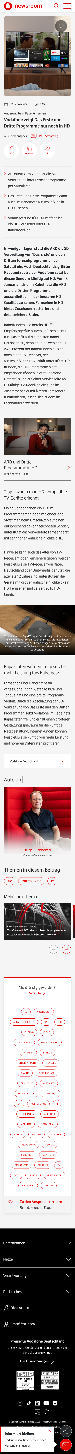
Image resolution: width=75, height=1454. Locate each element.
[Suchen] (56, 6)
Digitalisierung (49, 1042)
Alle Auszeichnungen (34, 1361)
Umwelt (33, 1175)
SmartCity (48, 1154)
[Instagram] (20, 1403)
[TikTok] (28, 1403)
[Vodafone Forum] (46, 1411)
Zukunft (48, 1185)
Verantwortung (15, 1275)
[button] (37, 630)
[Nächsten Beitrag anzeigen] (66, 949)
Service (49, 1144)
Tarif (16, 1175)
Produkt (36, 1134)
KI (57, 1103)
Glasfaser (48, 1083)
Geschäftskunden (22, 1324)
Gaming (25, 1073)
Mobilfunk (49, 1114)
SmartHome (21, 1165)
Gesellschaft (46, 1073)
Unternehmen (14, 1243)
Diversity (28, 1052)
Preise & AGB (34, 1421)
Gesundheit (27, 1083)
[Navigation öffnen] (67, 6)
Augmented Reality (24, 1022)
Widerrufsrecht (50, 1421)
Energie (47, 1052)
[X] (28, 1411)
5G (26, 1011)
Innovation (50, 1093)
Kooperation (27, 1114)
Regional (56, 1134)
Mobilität (26, 1124)
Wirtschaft (28, 1185)
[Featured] (37, 1411)
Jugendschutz (38, 1103)
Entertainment (31, 881)
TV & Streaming (48, 136)
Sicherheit (27, 1154)
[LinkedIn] (37, 1403)
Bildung (29, 1032)
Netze (8, 1259)
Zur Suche (34, 993)
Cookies (62, 1421)
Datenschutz (24, 1042)
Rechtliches (12, 1291)
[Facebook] (55, 1403)
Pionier (18, 1134)
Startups (43, 1165)
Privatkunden (19, 1308)
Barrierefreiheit (58, 1432)
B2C (9, 881)
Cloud (46, 1032)
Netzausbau (47, 1124)
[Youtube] (46, 1403)
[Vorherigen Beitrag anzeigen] (53, 949)
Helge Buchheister (37, 850)
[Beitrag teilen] (66, 1431)
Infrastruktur (26, 1093)
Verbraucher (54, 1175)
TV (52, 881)
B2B (46, 1022)
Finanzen (51, 1062)
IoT (19, 1103)
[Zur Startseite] (23, 6)
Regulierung (28, 1144)
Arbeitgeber (43, 1011)
